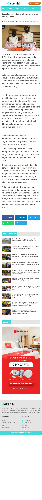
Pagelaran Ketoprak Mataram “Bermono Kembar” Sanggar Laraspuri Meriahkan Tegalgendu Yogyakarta (24, 311)
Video (10, 8)
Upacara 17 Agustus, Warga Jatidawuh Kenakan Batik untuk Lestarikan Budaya (25, 255)
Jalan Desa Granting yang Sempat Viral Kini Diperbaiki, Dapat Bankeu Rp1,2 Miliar (25, 239)
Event (18, 8)
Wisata (34, 8)
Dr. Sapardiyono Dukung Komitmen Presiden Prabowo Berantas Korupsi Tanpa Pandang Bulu (26, 287)
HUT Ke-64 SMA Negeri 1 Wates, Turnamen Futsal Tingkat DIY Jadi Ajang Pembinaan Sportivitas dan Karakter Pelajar (25, 303)
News (3, 8)
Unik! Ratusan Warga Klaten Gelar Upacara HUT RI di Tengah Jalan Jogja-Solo (25, 279)
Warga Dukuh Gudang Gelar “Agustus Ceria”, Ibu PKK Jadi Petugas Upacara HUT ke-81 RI (26, 263)
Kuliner (25, 8)
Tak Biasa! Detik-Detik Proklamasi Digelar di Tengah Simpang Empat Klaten (25, 247)
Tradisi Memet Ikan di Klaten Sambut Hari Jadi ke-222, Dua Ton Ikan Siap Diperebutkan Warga (26, 295)
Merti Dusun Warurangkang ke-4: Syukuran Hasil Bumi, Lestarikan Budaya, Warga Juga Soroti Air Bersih (26, 272)
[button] (3, 3)
